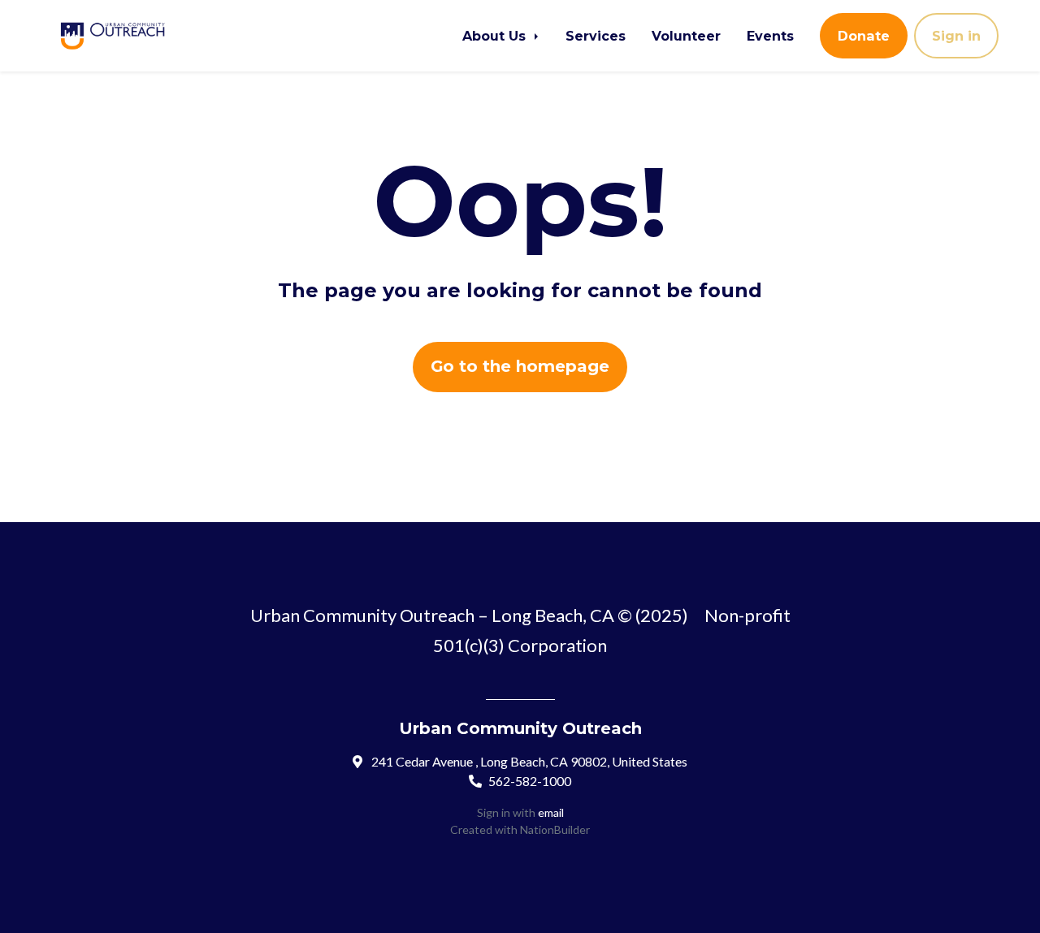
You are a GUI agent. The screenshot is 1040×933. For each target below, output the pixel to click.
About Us (496, 36)
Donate (864, 36)
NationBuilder (555, 829)
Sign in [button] (956, 36)
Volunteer (686, 36)
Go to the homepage (520, 366)
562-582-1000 (529, 780)
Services (596, 36)
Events (770, 36)
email (551, 812)
